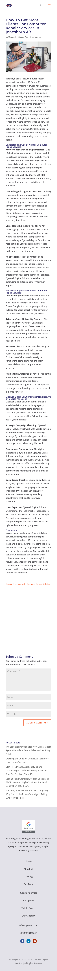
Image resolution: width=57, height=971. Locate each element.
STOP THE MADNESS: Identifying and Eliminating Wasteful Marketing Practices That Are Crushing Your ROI (26, 770)
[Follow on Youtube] (35, 941)
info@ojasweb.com (28, 925)
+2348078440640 (28, 933)
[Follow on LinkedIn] (28, 941)
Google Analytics (28, 892)
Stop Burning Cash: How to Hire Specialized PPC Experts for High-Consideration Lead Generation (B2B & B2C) (27, 782)
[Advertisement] (28, 614)
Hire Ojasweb (28, 900)
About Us (28, 868)
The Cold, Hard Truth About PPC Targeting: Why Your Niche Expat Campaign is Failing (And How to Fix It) (27, 794)
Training (28, 876)
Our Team (28, 884)
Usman (11, 37)
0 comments (35, 37)
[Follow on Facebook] (22, 941)
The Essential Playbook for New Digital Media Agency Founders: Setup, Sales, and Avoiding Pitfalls (28, 750)
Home (28, 861)
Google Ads (23, 37)
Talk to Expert (28, 908)
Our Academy (28, 915)
